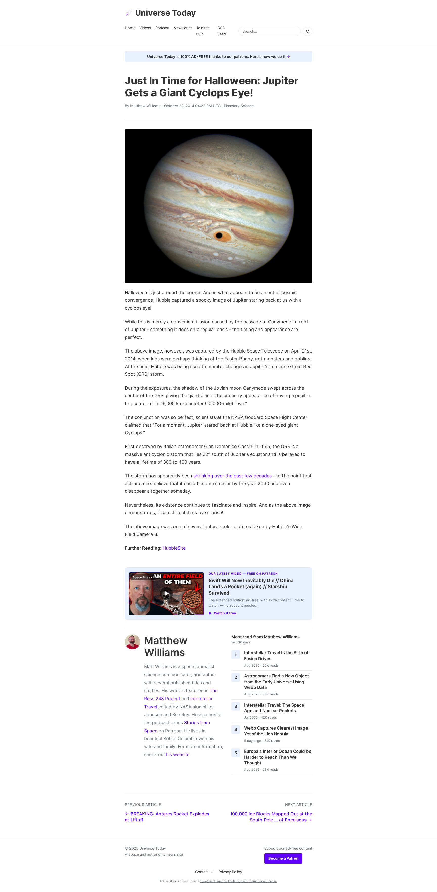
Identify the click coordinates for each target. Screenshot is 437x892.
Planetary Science (239, 106)
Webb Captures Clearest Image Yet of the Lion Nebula (276, 730)
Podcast (162, 28)
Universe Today (165, 13)
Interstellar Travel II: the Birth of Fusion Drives (276, 655)
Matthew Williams (145, 106)
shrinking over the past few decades (232, 475)
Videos (145, 28)
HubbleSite (174, 548)
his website (177, 754)
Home (130, 28)
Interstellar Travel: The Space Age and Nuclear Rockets (274, 707)
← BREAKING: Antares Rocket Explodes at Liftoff (167, 817)
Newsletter (182, 28)
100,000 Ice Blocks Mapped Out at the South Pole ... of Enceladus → (271, 817)
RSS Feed (222, 31)
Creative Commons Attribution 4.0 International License (238, 881)
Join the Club (203, 31)
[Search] (307, 31)
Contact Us (204, 872)
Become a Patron (283, 858)
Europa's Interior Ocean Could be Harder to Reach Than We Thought (277, 757)
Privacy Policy (230, 872)
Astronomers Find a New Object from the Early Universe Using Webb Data (276, 681)
